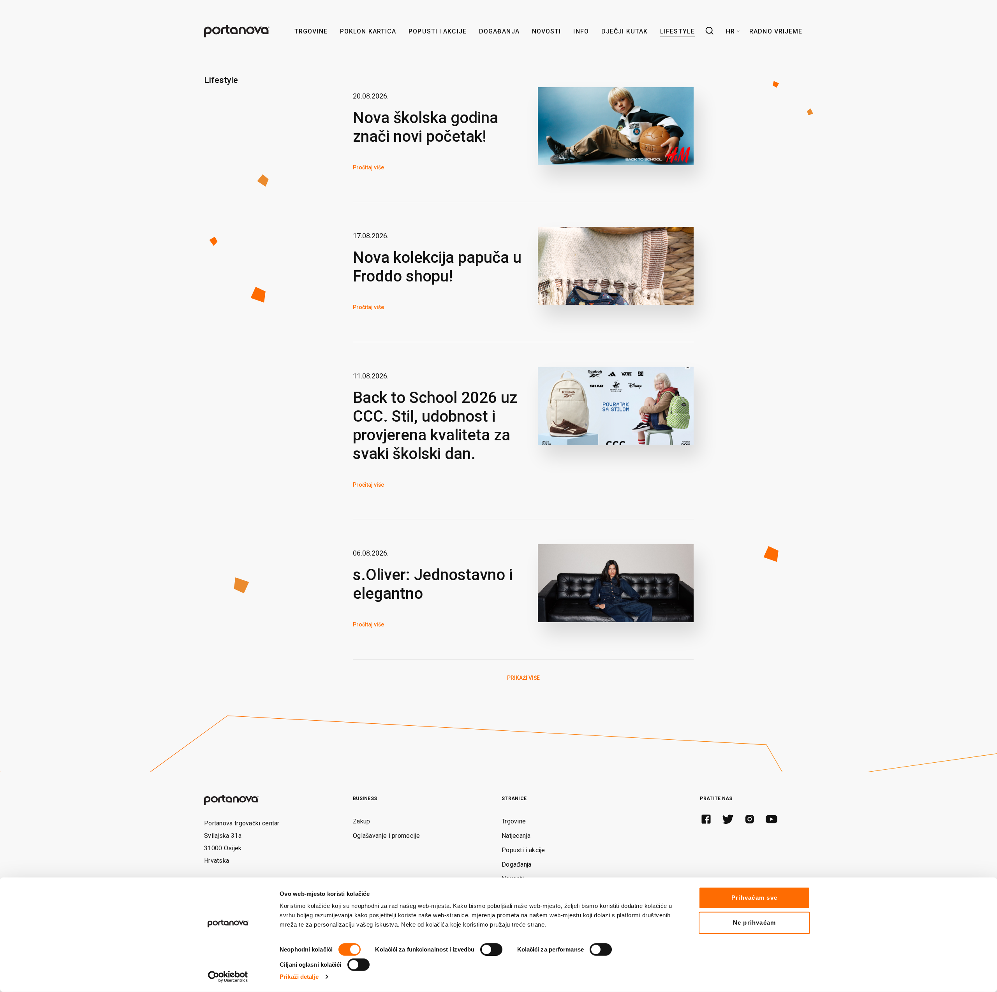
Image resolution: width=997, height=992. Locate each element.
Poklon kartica (368, 31)
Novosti (546, 31)
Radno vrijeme (775, 31)
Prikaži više (523, 678)
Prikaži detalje (299, 976)
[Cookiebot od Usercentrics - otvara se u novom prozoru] (228, 977)
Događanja (499, 31)
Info (580, 31)
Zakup (361, 821)
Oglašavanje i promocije (386, 835)
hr (730, 31)
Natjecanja (516, 835)
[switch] (491, 949)
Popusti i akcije (438, 31)
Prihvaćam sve (754, 897)
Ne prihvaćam (754, 922)
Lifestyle (677, 31)
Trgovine (311, 31)
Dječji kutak (624, 31)
